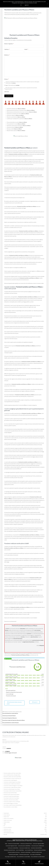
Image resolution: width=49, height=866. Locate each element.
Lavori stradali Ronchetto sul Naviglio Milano (12, 775)
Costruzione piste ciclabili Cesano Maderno (12, 783)
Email (26, 49)
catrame (23, 637)
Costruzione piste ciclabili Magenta (10, 780)
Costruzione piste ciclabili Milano (24, 845)
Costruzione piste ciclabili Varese (37, 845)
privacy (14, 83)
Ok (20, 5)
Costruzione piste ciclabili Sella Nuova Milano (12, 787)
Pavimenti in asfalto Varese (37, 852)
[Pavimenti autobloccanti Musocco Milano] (17, 667)
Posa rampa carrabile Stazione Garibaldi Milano (13, 805)
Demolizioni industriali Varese (9, 850)
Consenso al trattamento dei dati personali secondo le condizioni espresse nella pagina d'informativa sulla (22, 82)
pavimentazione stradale (37, 640)
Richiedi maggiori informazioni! (11, 752)
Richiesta (7, 55)
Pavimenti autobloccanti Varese (14, 852)
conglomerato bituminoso (28, 642)
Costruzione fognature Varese (11, 845)
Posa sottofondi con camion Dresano (10, 722)
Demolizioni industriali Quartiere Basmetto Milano (13, 720)
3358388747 (9, 748)
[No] (47, 3)
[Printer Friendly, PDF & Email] (7, 658)
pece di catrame (34, 637)
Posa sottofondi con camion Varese (38, 856)
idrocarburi (22, 628)
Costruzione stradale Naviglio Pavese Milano (12, 782)
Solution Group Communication (32, 840)
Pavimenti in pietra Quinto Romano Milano (11, 794)
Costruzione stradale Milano (13, 848)
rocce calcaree (37, 630)
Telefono (7, 49)
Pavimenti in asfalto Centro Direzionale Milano (12, 776)
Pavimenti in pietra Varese (24, 854)
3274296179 (7, 751)
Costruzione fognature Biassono (9, 718)
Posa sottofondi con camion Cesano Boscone (12, 778)
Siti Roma (40, 840)
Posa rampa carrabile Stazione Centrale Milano (12, 791)
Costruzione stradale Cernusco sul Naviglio (12, 801)
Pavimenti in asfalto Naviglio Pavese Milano (12, 789)
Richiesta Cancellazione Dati (31, 839)
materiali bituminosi (17, 638)
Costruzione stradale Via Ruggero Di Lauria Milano (13, 785)
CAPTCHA (6, 91)
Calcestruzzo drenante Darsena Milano (11, 799)
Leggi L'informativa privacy (18, 839)
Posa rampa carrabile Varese (10, 856)
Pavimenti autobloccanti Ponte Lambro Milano (12, 773)
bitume (6, 630)
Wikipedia (41, 645)
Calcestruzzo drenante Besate (9, 715)
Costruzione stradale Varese (24, 848)
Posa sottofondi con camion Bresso (10, 713)
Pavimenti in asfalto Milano (26, 852)
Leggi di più (27, 5)
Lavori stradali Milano (20, 850)
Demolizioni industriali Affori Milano (10, 792)
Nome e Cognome (9, 43)
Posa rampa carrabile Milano (35, 854)
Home (6, 843)
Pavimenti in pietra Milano (14, 854)
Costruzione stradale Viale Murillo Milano (11, 796)
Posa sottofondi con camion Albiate (10, 807)
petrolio (29, 633)
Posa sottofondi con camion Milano (23, 856)
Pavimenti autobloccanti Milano (40, 850)
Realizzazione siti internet (21, 840)
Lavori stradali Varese (29, 850)
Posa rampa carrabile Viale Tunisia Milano (11, 798)
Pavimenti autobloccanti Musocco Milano (20, 655)
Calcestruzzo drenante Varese (26, 843)
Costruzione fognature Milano (38, 843)
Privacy (6, 79)
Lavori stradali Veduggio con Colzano (11, 803)
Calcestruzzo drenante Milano (13, 843)
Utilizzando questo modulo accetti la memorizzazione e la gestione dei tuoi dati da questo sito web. (21, 88)
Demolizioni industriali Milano (36, 848)
